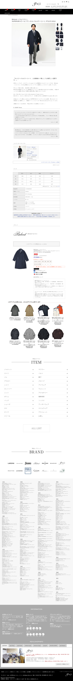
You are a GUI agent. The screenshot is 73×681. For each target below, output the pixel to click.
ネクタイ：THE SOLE (32, 155)
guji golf (40, 10)
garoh (47, 10)
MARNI (66, 6)
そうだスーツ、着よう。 (63, 7)
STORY (33, 10)
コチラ (58, 186)
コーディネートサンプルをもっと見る (50, 162)
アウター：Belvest (31, 147)
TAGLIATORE (58, 6)
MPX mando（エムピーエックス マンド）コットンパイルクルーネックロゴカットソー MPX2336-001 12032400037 (58, 344)
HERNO (63, 6)
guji (51, 6)
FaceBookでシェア (40, 270)
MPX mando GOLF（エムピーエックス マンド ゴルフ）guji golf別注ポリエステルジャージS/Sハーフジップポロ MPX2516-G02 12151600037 (44, 321)
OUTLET (7, 13)
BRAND (12, 10)
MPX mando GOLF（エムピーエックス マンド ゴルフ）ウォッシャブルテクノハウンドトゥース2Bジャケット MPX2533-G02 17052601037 (29, 344)
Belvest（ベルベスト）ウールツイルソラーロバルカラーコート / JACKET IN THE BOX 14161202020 (29, 320)
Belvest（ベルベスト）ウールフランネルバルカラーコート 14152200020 (15, 318)
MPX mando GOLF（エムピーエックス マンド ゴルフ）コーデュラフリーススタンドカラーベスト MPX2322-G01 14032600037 (58, 321)
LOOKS (26, 10)
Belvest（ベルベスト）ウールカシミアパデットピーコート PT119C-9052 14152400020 (15, 343)
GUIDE (60, 10)
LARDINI (54, 6)
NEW (6, 10)
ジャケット (57, 7)
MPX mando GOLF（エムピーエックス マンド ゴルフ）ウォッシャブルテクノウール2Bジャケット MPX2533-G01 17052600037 (44, 344)
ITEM (19, 10)
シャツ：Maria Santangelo (30, 152)
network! (53, 10)
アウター (52, 7)
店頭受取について (38, 277)
